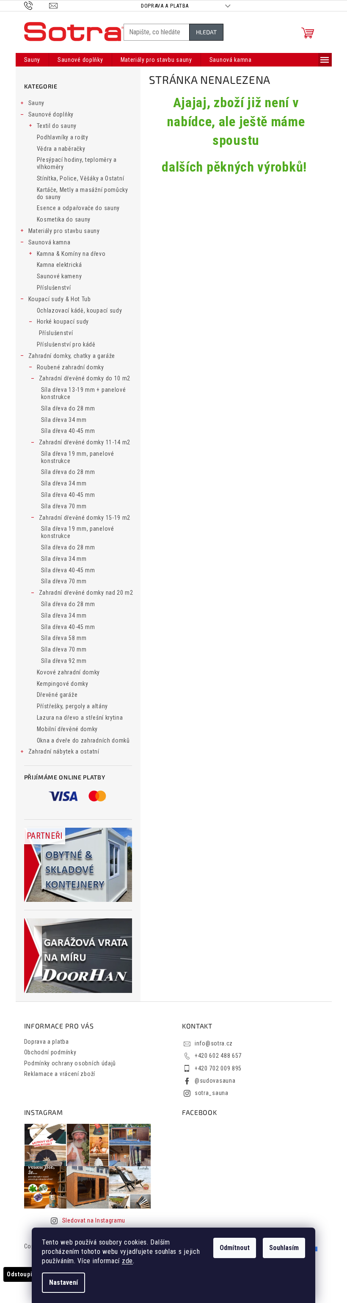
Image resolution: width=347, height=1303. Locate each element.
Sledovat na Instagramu (93, 1220)
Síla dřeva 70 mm (64, 506)
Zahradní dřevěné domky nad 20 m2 (86, 592)
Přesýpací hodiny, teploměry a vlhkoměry (77, 163)
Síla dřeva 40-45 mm (68, 430)
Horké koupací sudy (63, 321)
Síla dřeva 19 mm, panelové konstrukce (77, 457)
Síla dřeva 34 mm (64, 419)
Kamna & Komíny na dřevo (71, 253)
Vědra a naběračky (61, 148)
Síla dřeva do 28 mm (68, 408)
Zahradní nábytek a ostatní (63, 751)
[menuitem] (32, 60)
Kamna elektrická (59, 264)
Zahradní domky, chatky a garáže (72, 355)
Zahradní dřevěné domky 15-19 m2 (85, 517)
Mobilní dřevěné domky (67, 729)
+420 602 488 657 (218, 1055)
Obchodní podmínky (50, 1052)
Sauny (36, 103)
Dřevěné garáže (57, 694)
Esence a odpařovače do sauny (78, 208)
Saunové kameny (59, 276)
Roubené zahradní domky (70, 367)
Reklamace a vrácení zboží (60, 1073)
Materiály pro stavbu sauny (64, 230)
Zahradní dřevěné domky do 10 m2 (85, 378)
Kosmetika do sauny (64, 219)
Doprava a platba (165, 6)
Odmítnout (235, 1248)
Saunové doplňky (51, 114)
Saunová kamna (49, 242)
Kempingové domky (62, 683)
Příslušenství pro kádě (66, 344)
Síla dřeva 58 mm (64, 638)
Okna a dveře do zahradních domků (83, 740)
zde (127, 1261)
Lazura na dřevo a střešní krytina (80, 717)
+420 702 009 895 (218, 1068)
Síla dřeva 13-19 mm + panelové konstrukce (83, 393)
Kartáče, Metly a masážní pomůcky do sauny (82, 193)
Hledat (206, 32)
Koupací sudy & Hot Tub (59, 299)
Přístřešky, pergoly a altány (72, 706)
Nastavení (63, 1282)
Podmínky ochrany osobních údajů (70, 1063)
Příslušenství (54, 287)
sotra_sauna (212, 1093)
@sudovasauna (215, 1080)
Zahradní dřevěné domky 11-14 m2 (85, 442)
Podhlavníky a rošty (62, 137)
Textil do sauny (57, 125)
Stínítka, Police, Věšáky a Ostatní (80, 178)
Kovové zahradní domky (68, 672)
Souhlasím (284, 1248)
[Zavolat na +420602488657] (36, 5)
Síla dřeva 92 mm (64, 660)
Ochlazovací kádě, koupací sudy (79, 310)
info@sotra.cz (214, 1043)
